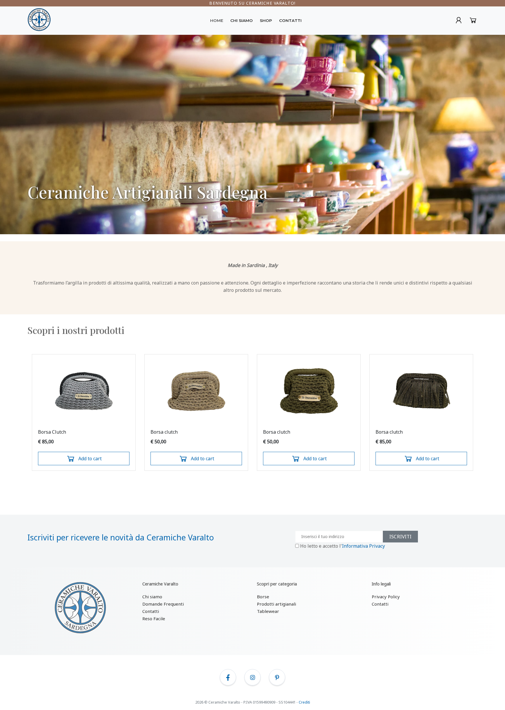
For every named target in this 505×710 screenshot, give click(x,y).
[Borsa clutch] (196, 391)
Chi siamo (152, 596)
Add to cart (90, 458)
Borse (263, 596)
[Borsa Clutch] (83, 391)
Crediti (304, 702)
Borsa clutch (164, 432)
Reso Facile (153, 618)
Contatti (150, 611)
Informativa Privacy (363, 546)
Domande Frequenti (163, 604)
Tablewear (268, 611)
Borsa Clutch (52, 432)
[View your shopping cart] (459, 22)
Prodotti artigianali (276, 604)
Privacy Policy (386, 596)
